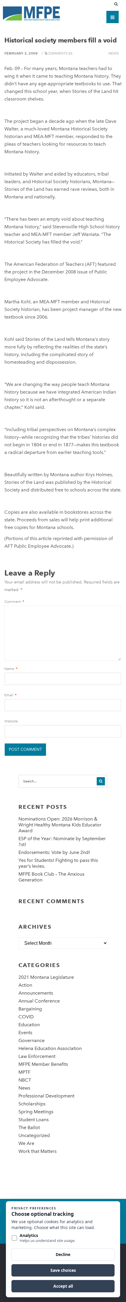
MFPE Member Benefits (43, 1064)
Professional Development (46, 1096)
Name (10, 669)
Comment (14, 602)
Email (10, 695)
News (113, 53)
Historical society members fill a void (60, 40)
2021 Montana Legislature (46, 977)
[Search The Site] (117, 4)
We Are (26, 1143)
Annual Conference (39, 1001)
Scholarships (31, 1104)
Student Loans (33, 1119)
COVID (26, 1017)
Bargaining (30, 1009)
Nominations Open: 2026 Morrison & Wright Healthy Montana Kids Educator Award (59, 824)
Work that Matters (37, 1151)
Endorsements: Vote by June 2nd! (54, 852)
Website (11, 721)
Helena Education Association (50, 1048)
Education (29, 1024)
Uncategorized (34, 1135)
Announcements (35, 993)
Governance (31, 1040)
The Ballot (29, 1127)
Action (25, 985)
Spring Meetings (35, 1111)
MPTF (24, 1072)
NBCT (24, 1080)
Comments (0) (60, 53)
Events (25, 1032)
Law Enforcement (36, 1056)
